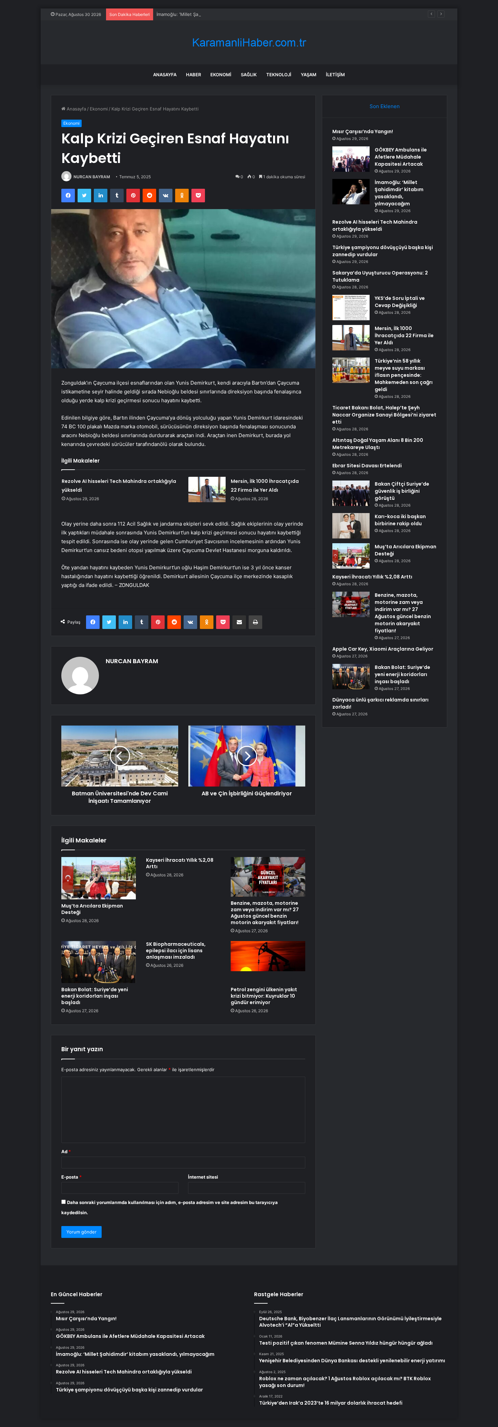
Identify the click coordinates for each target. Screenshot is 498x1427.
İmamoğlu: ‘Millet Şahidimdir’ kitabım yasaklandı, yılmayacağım (221, 14)
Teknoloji (278, 74)
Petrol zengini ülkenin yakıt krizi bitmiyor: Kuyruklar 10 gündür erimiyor (264, 996)
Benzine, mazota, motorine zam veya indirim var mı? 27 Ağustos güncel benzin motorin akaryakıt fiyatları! (265, 913)
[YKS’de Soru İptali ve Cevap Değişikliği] (351, 307)
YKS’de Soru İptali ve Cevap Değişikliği (400, 302)
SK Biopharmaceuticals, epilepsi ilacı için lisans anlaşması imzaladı (176, 950)
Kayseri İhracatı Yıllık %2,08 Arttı (179, 863)
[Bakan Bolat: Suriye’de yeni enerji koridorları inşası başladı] (98, 962)
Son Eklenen (385, 106)
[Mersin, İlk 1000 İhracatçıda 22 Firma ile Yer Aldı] (207, 489)
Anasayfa (165, 74)
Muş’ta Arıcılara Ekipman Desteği (92, 909)
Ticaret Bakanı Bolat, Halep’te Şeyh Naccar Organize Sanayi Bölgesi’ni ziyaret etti (384, 414)
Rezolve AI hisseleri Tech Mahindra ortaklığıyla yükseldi (374, 225)
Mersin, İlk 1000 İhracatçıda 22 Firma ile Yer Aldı (404, 335)
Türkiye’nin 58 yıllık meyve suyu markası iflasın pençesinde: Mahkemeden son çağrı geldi (404, 375)
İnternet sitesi (203, 1177)
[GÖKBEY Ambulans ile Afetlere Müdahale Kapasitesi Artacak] (351, 159)
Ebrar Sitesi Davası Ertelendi (367, 465)
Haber (193, 74)
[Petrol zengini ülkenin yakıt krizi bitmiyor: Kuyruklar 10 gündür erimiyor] (268, 962)
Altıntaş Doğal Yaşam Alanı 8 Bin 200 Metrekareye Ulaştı (377, 444)
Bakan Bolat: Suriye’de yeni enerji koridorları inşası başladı (94, 996)
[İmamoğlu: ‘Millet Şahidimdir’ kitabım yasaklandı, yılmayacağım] (351, 191)
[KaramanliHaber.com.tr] (249, 42)
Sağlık (249, 74)
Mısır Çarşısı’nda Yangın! (362, 131)
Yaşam (308, 74)
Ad (66, 1151)
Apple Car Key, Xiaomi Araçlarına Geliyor (382, 649)
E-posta (71, 1177)
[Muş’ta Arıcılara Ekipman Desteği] (98, 878)
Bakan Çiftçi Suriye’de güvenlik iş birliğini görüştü (402, 491)
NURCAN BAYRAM (92, 176)
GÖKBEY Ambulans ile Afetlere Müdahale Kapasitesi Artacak (401, 156)
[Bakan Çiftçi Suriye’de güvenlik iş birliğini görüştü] (351, 493)
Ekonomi (220, 74)
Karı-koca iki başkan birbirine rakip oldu (400, 520)
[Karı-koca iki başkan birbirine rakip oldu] (351, 525)
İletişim (335, 74)
